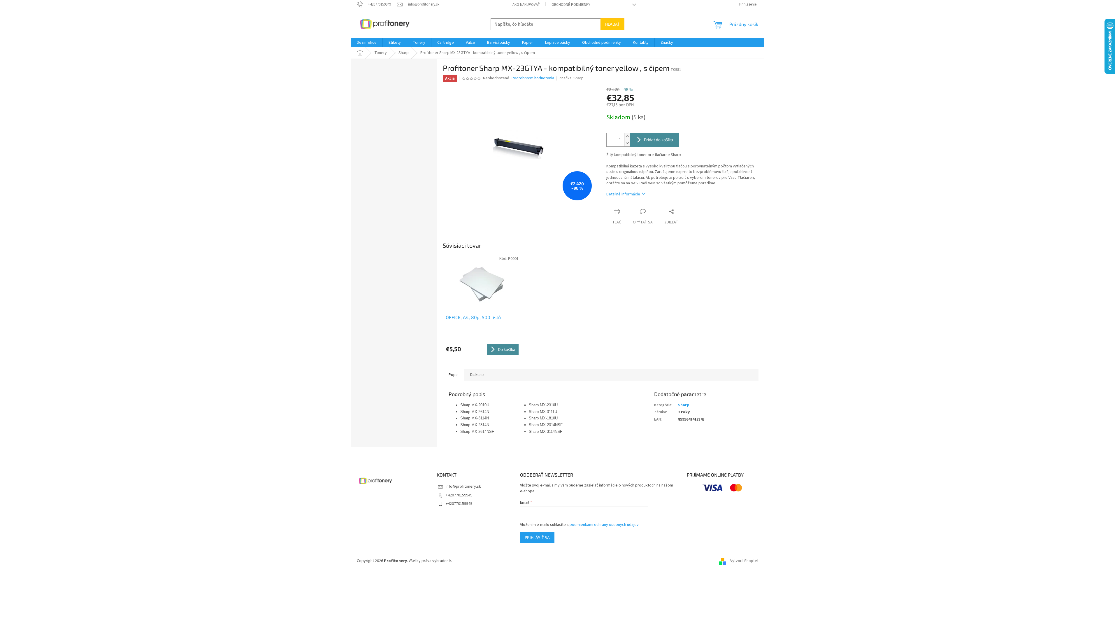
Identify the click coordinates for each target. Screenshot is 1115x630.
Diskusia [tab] (477, 375)
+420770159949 (459, 495)
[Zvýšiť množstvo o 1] (627, 136)
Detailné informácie (623, 194)
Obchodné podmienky (571, 4)
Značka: (571, 78)
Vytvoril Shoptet (744, 561)
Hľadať (612, 24)
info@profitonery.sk (463, 486)
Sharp (683, 405)
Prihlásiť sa (537, 537)
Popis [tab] (454, 375)
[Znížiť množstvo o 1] (627, 143)
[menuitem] (366, 42)
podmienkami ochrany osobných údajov (604, 525)
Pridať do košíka (658, 139)
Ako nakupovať (526, 4)
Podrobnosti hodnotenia (533, 78)
